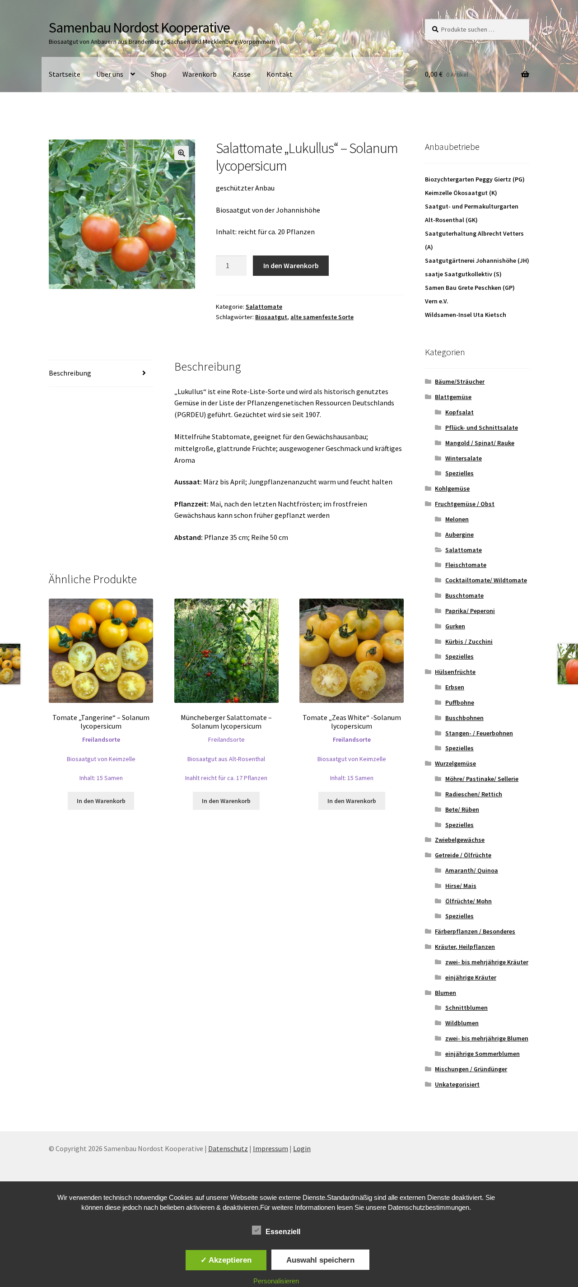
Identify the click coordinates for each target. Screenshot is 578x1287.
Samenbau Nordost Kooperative (139, 28)
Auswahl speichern (320, 1260)
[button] (181, 153)
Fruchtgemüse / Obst (464, 504)
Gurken (455, 626)
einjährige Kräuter (470, 977)
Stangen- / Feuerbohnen (479, 733)
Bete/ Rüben (462, 809)
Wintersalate (463, 458)
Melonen (457, 519)
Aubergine (459, 534)
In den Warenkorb (291, 265)
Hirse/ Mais (460, 886)
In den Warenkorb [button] (101, 801)
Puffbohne (459, 702)
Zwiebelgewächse (460, 840)
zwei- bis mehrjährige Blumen (486, 1038)
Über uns (109, 74)
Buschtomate (464, 595)
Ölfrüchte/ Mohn (468, 901)
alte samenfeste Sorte (322, 317)
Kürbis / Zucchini (469, 641)
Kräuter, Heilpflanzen (465, 947)
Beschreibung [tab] (70, 372)
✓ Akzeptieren (226, 1260)
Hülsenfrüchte (455, 672)
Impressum (270, 1148)
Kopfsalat (459, 412)
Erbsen (454, 687)
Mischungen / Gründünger (471, 1069)
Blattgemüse (453, 397)
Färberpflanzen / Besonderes (475, 931)
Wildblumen (462, 1023)
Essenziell (283, 1232)
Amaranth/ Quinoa (471, 870)
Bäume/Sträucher (460, 381)
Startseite (64, 74)
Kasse (242, 74)
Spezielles (459, 473)
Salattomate (264, 306)
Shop (159, 74)
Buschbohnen (464, 718)
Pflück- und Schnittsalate (481, 427)
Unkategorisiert (457, 1084)
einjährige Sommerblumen (482, 1054)
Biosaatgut (271, 317)
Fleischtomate (465, 565)
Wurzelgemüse (455, 763)
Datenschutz (228, 1148)
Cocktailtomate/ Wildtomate (486, 580)
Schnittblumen (466, 1008)
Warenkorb (199, 74)
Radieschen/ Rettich (473, 794)
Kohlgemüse (452, 488)
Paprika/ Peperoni (470, 611)
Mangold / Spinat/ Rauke (479, 443)
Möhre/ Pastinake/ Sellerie (481, 779)
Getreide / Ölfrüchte (463, 855)
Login (302, 1148)
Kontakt (279, 74)
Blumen (445, 993)
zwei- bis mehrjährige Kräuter (486, 962)
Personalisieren (276, 1281)
